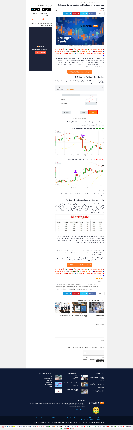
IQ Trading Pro (100, 417)
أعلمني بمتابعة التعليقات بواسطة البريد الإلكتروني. (93, 357)
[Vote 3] (99, 278)
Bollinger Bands (62, 284)
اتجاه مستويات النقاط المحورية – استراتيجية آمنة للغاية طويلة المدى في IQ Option (79, 315)
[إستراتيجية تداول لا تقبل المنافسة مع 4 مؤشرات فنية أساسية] (96, 307)
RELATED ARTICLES (97, 300)
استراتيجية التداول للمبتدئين (68, 287)
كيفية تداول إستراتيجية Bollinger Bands (85, 289)
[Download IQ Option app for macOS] (46, 20)
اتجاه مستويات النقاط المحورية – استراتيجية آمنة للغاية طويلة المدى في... (97, 384)
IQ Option (68, 284)
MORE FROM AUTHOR (84, 300)
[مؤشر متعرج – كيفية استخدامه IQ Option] (58, 384)
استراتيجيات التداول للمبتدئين (83, 286)
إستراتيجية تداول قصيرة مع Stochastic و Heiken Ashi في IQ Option (97, 377)
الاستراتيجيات (98, 2)
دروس (49, 417)
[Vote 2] (98, 278)
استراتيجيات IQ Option (92, 284)
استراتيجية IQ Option (59, 287)
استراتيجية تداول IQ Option (78, 287)
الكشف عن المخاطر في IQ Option (59, 417)
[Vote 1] (96, 278)
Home (103, 2)
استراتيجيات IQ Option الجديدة (60, 286)
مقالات (45, 417)
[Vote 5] (103, 278)
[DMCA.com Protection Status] (96, 413)
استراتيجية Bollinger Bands (93, 286)
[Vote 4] (101, 278)
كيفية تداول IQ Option (74, 289)
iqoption (72, 284)
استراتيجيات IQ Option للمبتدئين (72, 286)
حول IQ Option (92, 417)
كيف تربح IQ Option (65, 289)
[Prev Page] (103, 319)
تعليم (41, 417)
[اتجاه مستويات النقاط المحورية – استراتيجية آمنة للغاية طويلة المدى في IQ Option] (79, 307)
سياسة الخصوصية (84, 417)
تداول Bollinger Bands (93, 287)
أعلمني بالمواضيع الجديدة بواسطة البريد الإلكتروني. (93, 359)
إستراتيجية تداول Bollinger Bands (81, 284)
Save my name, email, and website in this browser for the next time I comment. (85, 347)
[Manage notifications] (3, 427)
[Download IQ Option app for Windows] (36, 20)
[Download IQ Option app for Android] (36, 11)
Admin (101, 10)
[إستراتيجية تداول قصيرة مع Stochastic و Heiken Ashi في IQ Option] (62, 307)
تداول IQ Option (58, 289)
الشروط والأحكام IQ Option (73, 417)
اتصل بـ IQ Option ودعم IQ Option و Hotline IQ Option (92, 419)
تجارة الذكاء (86, 287)
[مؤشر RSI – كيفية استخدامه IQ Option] (58, 391)
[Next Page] (101, 319)
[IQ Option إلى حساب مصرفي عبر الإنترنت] (58, 377)
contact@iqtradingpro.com (78, 409)
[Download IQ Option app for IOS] (46, 11)
